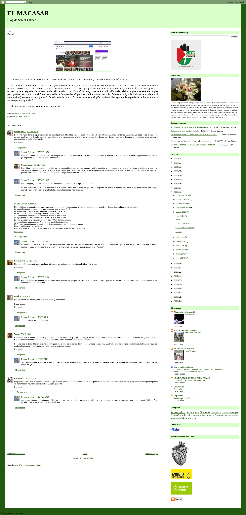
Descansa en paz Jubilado (184, 398)
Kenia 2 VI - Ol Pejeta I (193, 333)
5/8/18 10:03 (26, 334)
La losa (179, 232)
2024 (176, 167)
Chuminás (205, 412)
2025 (176, 163)
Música (210, 415)
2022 (176, 175)
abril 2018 (180, 246)
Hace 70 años (190, 351)
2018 (176, 192)
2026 (176, 159)
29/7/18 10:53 (43, 241)
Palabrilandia (179, 387)
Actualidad (19, 116)
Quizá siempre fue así (185, 228)
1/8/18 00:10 (43, 317)
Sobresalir (178, 389)
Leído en (191, 415)
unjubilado (19, 204)
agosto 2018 (181, 212)
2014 (176, 276)
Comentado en (216, 412)
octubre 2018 (181, 203)
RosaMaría (18, 378)
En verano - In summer (184, 349)
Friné (16, 296)
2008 (176, 301)
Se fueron (176, 418)
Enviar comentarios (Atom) (30, 465)
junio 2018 (180, 237)
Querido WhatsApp (183, 223)
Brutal (178, 219)
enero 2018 (181, 258)
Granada (181, 415)
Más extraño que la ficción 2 (186, 330)
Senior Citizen (27, 152)
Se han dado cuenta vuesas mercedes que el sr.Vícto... (194, 135)
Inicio (85, 454)
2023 (176, 171)
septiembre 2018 (183, 208)
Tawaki (17, 334)
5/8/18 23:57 (43, 359)
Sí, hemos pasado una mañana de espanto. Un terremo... (194, 145)
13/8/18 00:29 (30, 378)
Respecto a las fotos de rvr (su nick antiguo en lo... (192, 141)
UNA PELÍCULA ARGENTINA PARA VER (189, 380)
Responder (18, 142)
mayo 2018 (181, 241)
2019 (176, 188)
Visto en (26, 116)
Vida (184, 418)
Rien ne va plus (233, 415)
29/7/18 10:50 (43, 152)
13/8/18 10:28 (43, 397)
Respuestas (22, 147)
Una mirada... (20, 132)
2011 (176, 289)
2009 (176, 297)
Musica (204, 415)
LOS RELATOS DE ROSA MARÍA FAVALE (192, 378)
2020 (176, 184)
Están (174, 415)
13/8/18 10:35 (43, 180)
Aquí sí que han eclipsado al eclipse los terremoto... (192, 127)
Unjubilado (179, 396)
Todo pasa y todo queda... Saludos (185, 131)
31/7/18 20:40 (25, 296)
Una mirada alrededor (183, 367)
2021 (176, 179)
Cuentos (225, 412)
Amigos (190, 412)
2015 (176, 272)
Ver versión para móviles (83, 458)
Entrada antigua (151, 454)
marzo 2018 (181, 250)
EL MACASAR (28, 13)
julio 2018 (180, 216)
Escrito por (233, 412)
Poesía (218, 415)
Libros (198, 415)
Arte (197, 412)
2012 (176, 284)
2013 (176, 280)
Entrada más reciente (16, 454)
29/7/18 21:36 (43, 277)
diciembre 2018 (182, 195)
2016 (176, 268)
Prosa (224, 415)
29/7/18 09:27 (30, 204)
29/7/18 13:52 (39, 165)
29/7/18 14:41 (31, 261)
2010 (176, 293)
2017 (176, 264)
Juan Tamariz (190, 315)
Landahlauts (19, 261)
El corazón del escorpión (185, 312)
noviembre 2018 (183, 199)
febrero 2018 (181, 254)
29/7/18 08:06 (32, 132)
